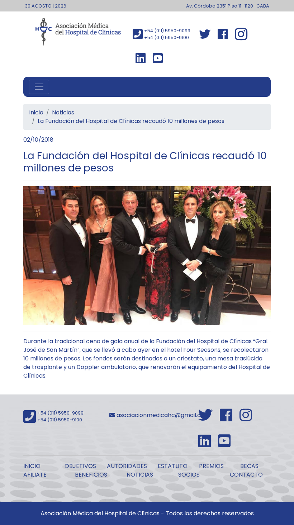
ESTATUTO (173, 466)
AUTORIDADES (127, 466)
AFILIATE (35, 474)
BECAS (249, 466)
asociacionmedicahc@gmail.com (162, 415)
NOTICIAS (140, 474)
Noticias (63, 112)
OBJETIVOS (80, 466)
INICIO (32, 466)
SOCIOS (189, 474)
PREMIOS (211, 466)
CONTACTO (246, 474)
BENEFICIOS (91, 474)
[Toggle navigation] (39, 87)
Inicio (36, 112)
